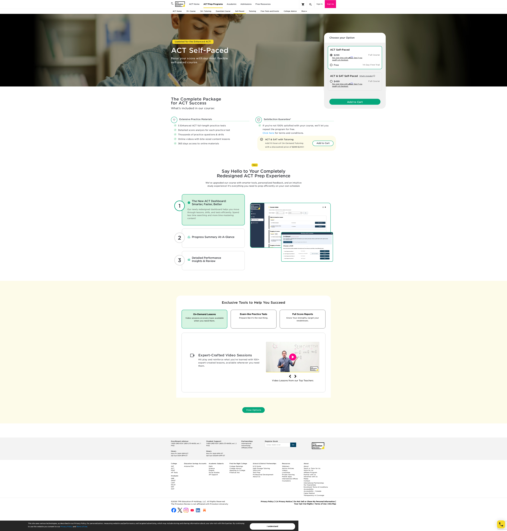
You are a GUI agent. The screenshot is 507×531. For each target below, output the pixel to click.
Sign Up (330, 4)
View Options (253, 410)
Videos (284, 470)
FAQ (172, 446)
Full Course (374, 55)
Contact (307, 481)
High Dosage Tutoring (261, 468)
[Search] (310, 4)
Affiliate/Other (247, 448)
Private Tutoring (288, 475)
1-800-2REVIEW (186, 443)
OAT (172, 489)
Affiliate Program (310, 472)
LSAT (173, 483)
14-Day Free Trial (371, 65)
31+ (191, 11)
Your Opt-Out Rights (303, 504)
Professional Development (263, 475)
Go (293, 445)
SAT (172, 466)
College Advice (290, 11)
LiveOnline (286, 472)
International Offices (290, 479)
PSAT (173, 470)
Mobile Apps (287, 477)
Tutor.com (257, 470)
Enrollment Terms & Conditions (316, 487)
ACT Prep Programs (213, 4)
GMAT (173, 480)
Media (306, 479)
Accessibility (308, 489)
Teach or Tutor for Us (312, 468)
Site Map (332, 504)
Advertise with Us (311, 477)
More (303, 11)
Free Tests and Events (270, 11)
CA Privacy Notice (283, 501)
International (246, 443)
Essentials (223, 11)
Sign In (319, 4)
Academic (231, 4)
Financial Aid (234, 472)
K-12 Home (257, 466)
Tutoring (252, 11)
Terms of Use (81, 527)
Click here (269, 133)
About (306, 466)
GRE (172, 478)
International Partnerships (314, 483)
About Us (256, 477)
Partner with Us (310, 475)
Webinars (285, 466)
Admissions (246, 4)
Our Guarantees (310, 485)
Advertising (245, 446)
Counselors (286, 481)
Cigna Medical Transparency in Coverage (314, 494)
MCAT (173, 485)
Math (211, 466)
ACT (172, 468)
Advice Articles (288, 468)
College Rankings (236, 466)
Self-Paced (239, 11)
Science (212, 468)
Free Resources (263, 4)
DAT (172, 487)
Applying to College (237, 470)
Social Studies (214, 472)
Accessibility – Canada (312, 491)
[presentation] (290, 376)
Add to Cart (355, 102)
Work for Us (308, 470)
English (211, 470)
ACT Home (194, 4)
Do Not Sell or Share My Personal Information (314, 501)
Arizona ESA (189, 466)
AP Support (213, 475)
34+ (205, 11)
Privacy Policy (66, 527)
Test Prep (256, 472)
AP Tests (174, 472)
